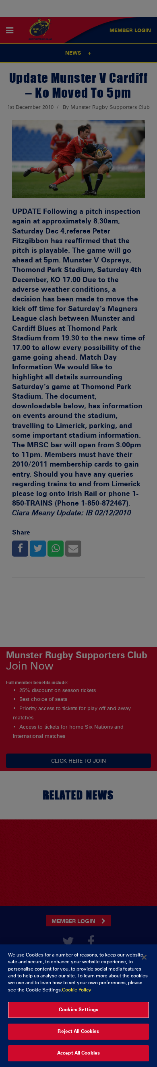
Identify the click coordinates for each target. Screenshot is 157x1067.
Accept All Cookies (78, 1053)
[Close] (144, 957)
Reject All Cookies (78, 1031)
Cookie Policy (76, 990)
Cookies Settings (78, 1009)
